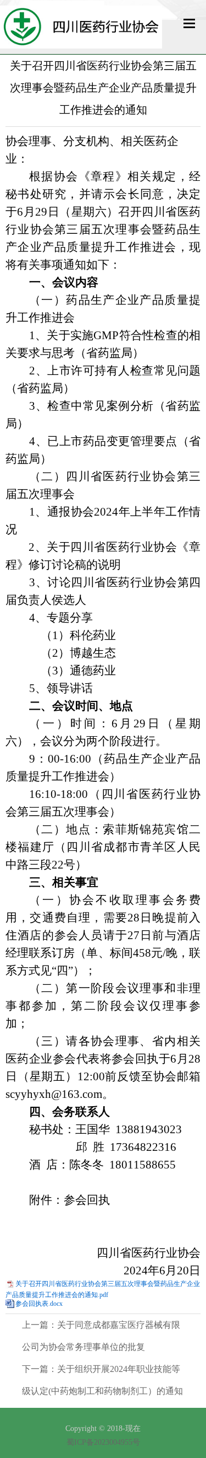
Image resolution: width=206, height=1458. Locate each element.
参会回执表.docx (39, 1303)
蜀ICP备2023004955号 (103, 1442)
